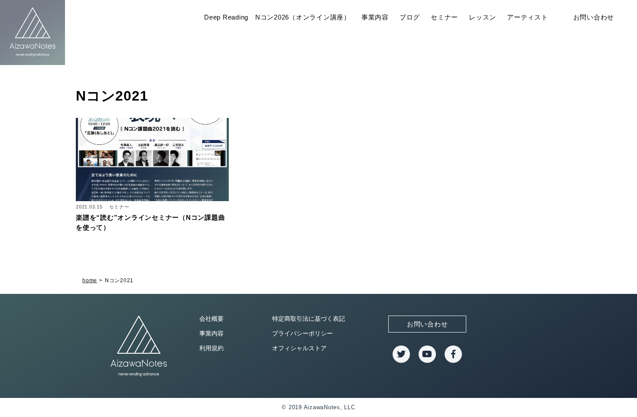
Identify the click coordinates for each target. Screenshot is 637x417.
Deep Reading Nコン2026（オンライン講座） (277, 17)
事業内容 (375, 17)
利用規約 (211, 348)
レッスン (482, 17)
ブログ (410, 17)
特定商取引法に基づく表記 (308, 318)
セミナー (444, 17)
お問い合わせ (593, 17)
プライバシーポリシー (302, 333)
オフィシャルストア (299, 348)
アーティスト (527, 17)
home (89, 280)
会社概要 (211, 318)
